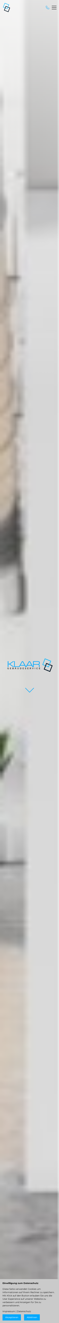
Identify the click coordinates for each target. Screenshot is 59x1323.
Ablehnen (32, 1317)
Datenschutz (24, 1311)
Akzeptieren (11, 1317)
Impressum (9, 1311)
